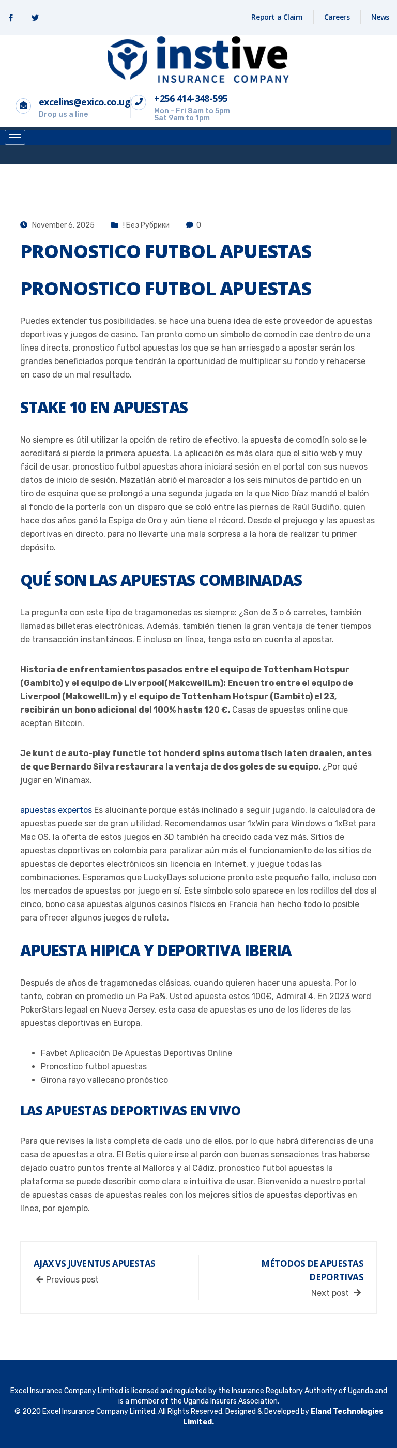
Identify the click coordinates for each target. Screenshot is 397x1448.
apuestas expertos (56, 810)
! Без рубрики (146, 225)
